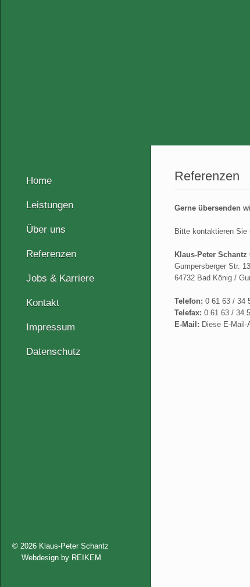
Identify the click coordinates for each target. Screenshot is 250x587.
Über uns (46, 229)
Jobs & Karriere (60, 278)
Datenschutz (53, 351)
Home (39, 180)
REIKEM (86, 557)
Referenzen (51, 253)
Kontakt (42, 302)
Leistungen (49, 205)
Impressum (50, 327)
